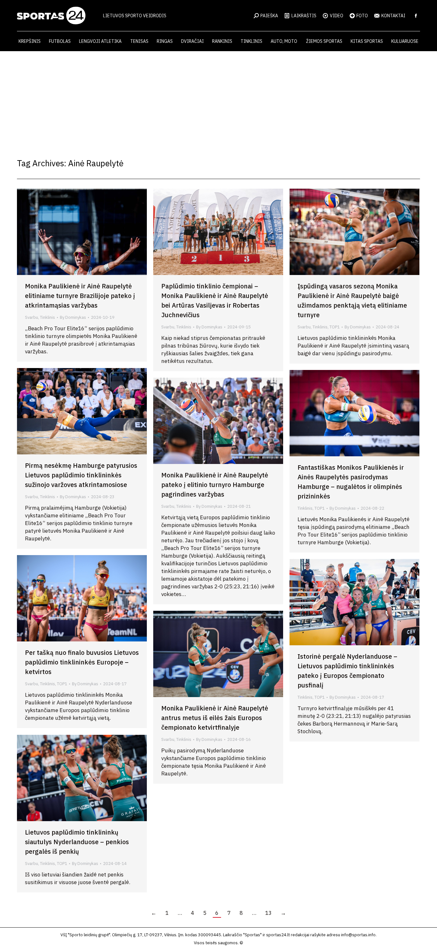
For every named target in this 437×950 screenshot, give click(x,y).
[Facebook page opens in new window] (416, 16)
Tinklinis (47, 317)
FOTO (362, 16)
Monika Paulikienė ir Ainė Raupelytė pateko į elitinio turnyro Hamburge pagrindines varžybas (214, 485)
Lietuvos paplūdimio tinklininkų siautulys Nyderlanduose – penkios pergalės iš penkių (77, 842)
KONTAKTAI (393, 16)
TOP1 (335, 327)
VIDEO (336, 16)
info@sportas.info (358, 935)
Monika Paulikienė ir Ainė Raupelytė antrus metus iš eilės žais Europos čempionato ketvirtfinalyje (214, 718)
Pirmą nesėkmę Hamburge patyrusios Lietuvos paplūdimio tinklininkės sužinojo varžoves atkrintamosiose (81, 475)
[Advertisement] (218, 99)
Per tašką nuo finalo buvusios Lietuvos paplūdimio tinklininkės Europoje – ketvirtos (82, 662)
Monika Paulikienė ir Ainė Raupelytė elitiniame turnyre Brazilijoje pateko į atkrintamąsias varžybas (80, 296)
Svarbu (31, 317)
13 (268, 912)
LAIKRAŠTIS (303, 16)
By (73, 317)
